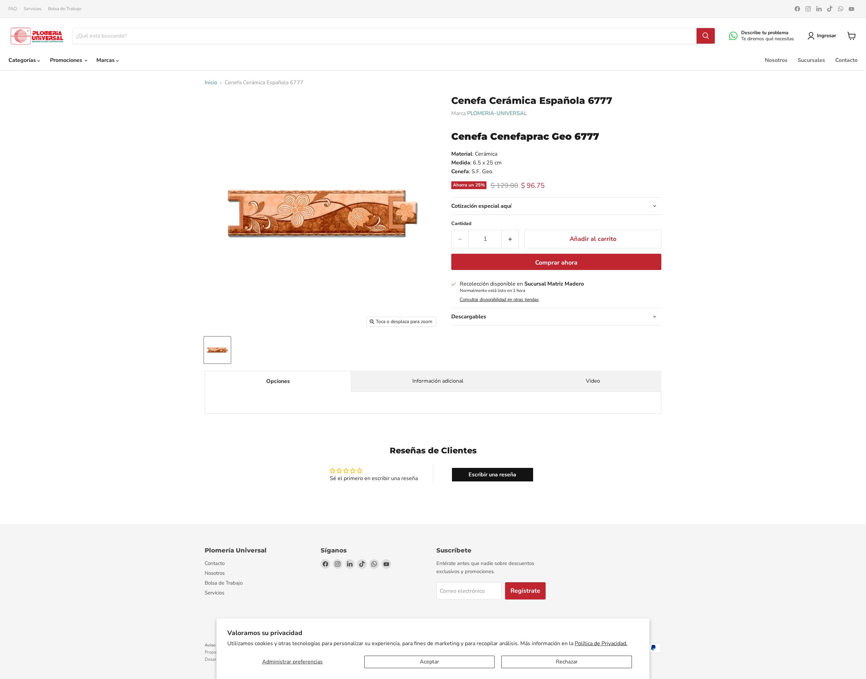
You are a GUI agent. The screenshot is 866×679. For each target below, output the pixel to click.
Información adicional (437, 381)
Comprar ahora (556, 262)
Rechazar (567, 661)
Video (593, 381)
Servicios (32, 9)
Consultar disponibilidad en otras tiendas (499, 299)
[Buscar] (706, 36)
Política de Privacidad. (601, 643)
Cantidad (461, 223)
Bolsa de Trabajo (64, 9)
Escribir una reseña (492, 474)
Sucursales (811, 60)
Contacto (846, 60)
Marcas (106, 60)
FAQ (12, 9)
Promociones (67, 60)
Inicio (211, 83)
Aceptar (429, 661)
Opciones (278, 381)
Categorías (22, 60)
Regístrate (525, 591)
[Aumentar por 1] (510, 239)
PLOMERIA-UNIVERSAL (497, 113)
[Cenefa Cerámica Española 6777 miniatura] (217, 350)
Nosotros (776, 60)
